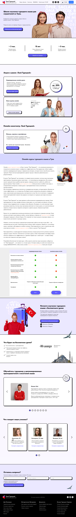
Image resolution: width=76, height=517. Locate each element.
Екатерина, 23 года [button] (37, 438)
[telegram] (56, 2)
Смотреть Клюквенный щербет (62, 506)
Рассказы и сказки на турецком (27, 506)
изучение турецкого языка (22, 228)
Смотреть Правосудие (61, 511)
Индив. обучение (23, 2)
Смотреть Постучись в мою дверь (63, 504)
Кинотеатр (29, 2)
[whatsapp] (53, 2)
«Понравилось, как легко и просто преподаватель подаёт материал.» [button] (58, 442)
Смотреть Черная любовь (61, 509)
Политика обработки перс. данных (45, 504)
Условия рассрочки (42, 509)
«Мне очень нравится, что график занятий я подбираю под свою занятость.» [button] (17, 442)
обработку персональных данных (11, 482)
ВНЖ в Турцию (6, 511)
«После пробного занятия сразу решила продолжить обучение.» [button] (37, 442)
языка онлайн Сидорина (31, 504)
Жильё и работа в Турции (8, 509)
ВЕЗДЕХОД (35, 2)
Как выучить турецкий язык (8, 506)
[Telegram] (68, 497)
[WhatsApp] (70, 497)
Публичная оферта (42, 506)
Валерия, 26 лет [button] (57, 438)
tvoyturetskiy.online (15, 272)
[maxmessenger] (58, 2)
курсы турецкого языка (14, 167)
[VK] (72, 497)
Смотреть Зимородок (61, 513)
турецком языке (45, 215)
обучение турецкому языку (35, 244)
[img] (68, 392)
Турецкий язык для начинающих (9, 504)
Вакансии (5, 513)
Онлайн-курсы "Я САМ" (43, 2)
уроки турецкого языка (26, 183)
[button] (13, 29)
